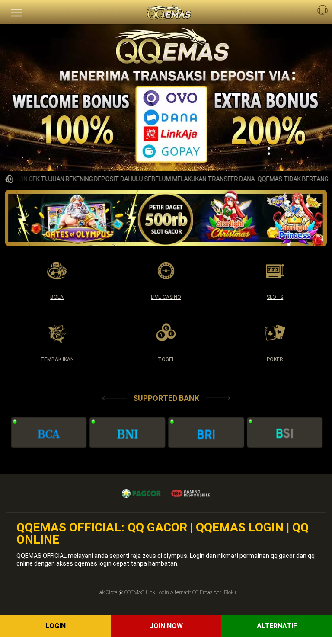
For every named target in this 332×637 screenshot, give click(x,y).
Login (55, 626)
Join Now (166, 626)
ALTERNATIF (277, 626)
